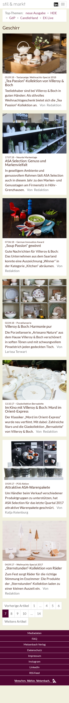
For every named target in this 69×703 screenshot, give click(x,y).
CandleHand (29, 18)
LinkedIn (34, 667)
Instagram (34, 661)
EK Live (48, 18)
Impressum (34, 655)
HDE (53, 13)
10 (24, 613)
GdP (12, 18)
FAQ (34, 638)
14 (39, 613)
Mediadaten (34, 633)
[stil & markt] (14, 4)
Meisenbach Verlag (35, 644)
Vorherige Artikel (17, 606)
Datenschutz (34, 650)
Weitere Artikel (15, 621)
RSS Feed (34, 672)
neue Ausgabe (36, 13)
